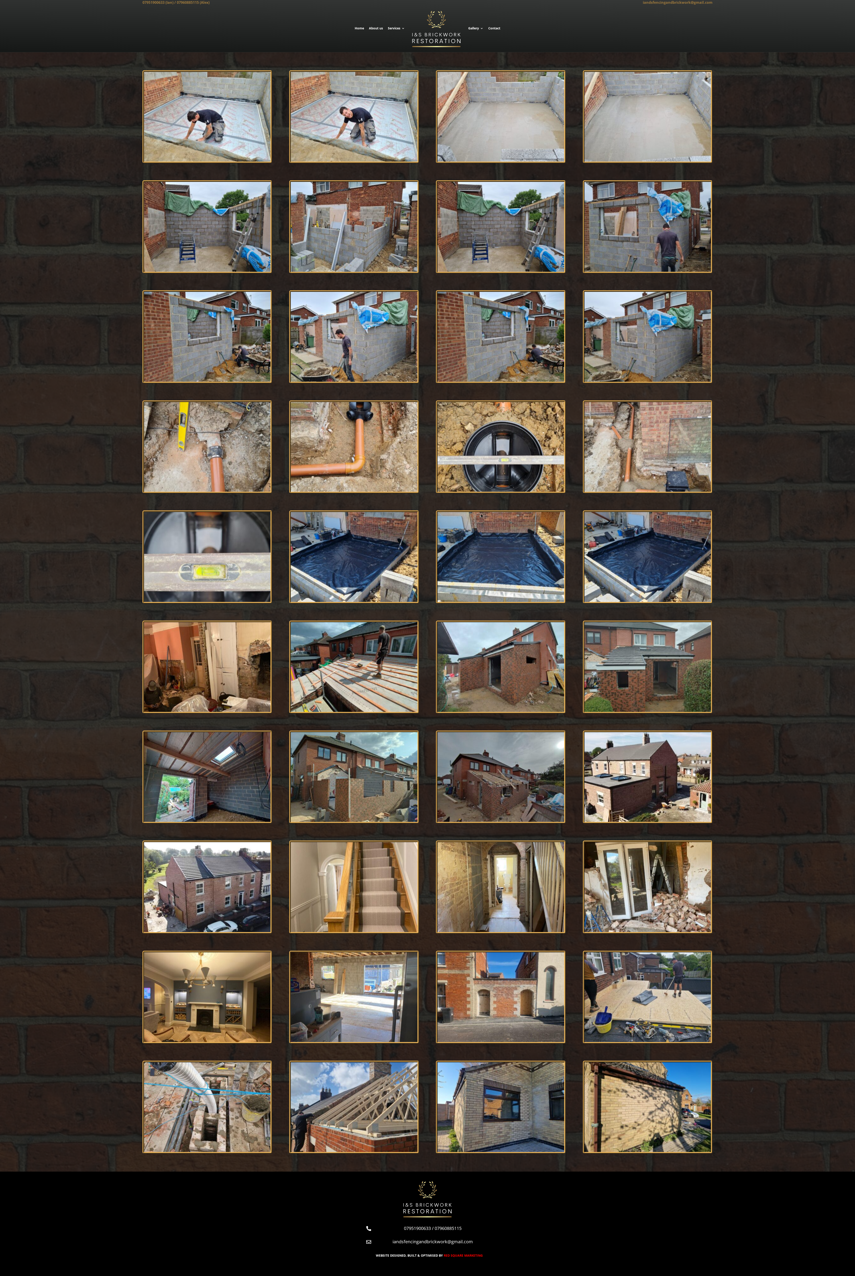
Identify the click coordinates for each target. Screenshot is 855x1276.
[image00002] (354, 270)
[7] (207, 821)
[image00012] (647, 490)
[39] (647, 1151)
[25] (501, 1041)
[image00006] (354, 380)
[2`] (207, 711)
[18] (354, 931)
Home (359, 28)
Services (394, 28)
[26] (647, 1041)
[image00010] (354, 490)
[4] (501, 711)
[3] (354, 711)
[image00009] (207, 490)
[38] (501, 1151)
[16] (647, 821)
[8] (354, 821)
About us (376, 28)
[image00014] (354, 601)
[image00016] (647, 601)
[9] (501, 821)
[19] (501, 931)
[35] (207, 1151)
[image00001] (207, 270)
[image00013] (207, 601)
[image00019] (501, 160)
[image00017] (207, 160)
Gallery (473, 28)
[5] (647, 711)
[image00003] (501, 270)
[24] (354, 1041)
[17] (207, 931)
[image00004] (647, 270)
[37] (354, 1151)
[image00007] (501, 380)
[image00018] (354, 160)
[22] (647, 931)
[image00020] (647, 160)
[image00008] (647, 380)
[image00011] (501, 490)
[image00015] (501, 601)
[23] (207, 1041)
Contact (494, 28)
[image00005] (207, 380)
